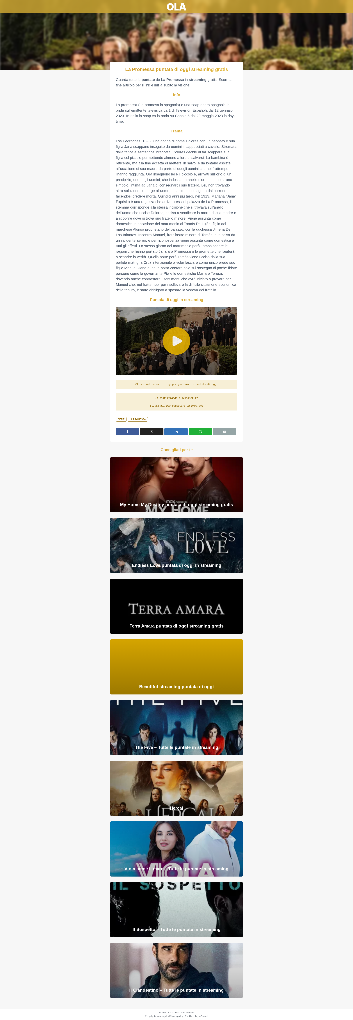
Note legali (162, 1016)
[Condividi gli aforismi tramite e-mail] (224, 431)
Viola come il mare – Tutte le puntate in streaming (176, 868)
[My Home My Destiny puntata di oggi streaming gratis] (176, 484)
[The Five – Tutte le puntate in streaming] (176, 727)
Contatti (204, 1016)
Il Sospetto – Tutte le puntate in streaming (177, 929)
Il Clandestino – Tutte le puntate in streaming (176, 990)
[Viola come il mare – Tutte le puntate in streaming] (176, 848)
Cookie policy (192, 1016)
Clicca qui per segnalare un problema (176, 405)
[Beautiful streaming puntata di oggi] (176, 666)
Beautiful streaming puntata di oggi (176, 686)
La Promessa (138, 419)
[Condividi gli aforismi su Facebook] (127, 431)
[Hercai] (176, 788)
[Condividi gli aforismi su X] (151, 431)
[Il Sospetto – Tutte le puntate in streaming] (176, 909)
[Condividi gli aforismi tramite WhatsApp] (200, 431)
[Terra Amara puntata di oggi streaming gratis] (176, 606)
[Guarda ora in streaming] (176, 341)
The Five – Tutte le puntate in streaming (176, 747)
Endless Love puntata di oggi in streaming (176, 565)
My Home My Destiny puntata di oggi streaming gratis (176, 504)
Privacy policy (176, 1016)
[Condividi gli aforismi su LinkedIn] (176, 431)
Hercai (176, 808)
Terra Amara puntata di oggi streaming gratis (177, 625)
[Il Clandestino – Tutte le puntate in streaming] (176, 970)
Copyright (150, 1016)
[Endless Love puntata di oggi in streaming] (176, 545)
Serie (121, 419)
